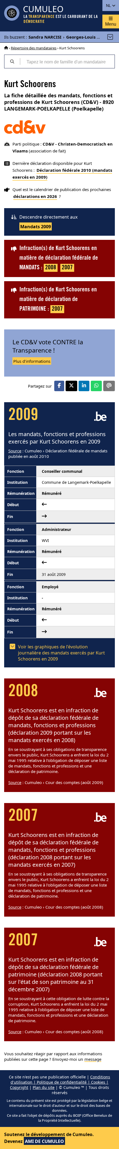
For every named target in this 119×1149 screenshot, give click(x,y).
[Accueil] (6, 47)
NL (109, 5)
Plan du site (44, 1087)
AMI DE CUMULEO (44, 1141)
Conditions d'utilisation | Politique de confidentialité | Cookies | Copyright (60, 1082)
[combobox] (67, 61)
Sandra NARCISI (45, 37)
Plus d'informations (31, 361)
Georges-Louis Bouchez (90, 37)
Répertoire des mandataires (33, 47)
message (92, 1059)
